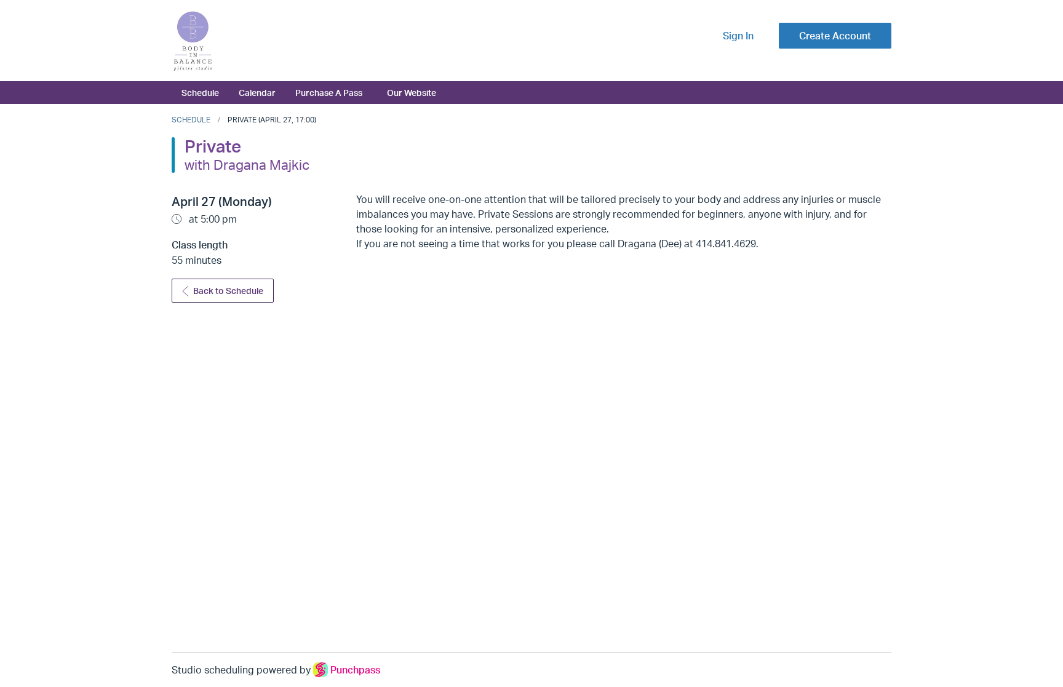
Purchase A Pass (328, 92)
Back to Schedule (228, 290)
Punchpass (355, 670)
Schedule (200, 92)
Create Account (835, 36)
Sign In (738, 36)
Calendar (257, 92)
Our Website (411, 92)
